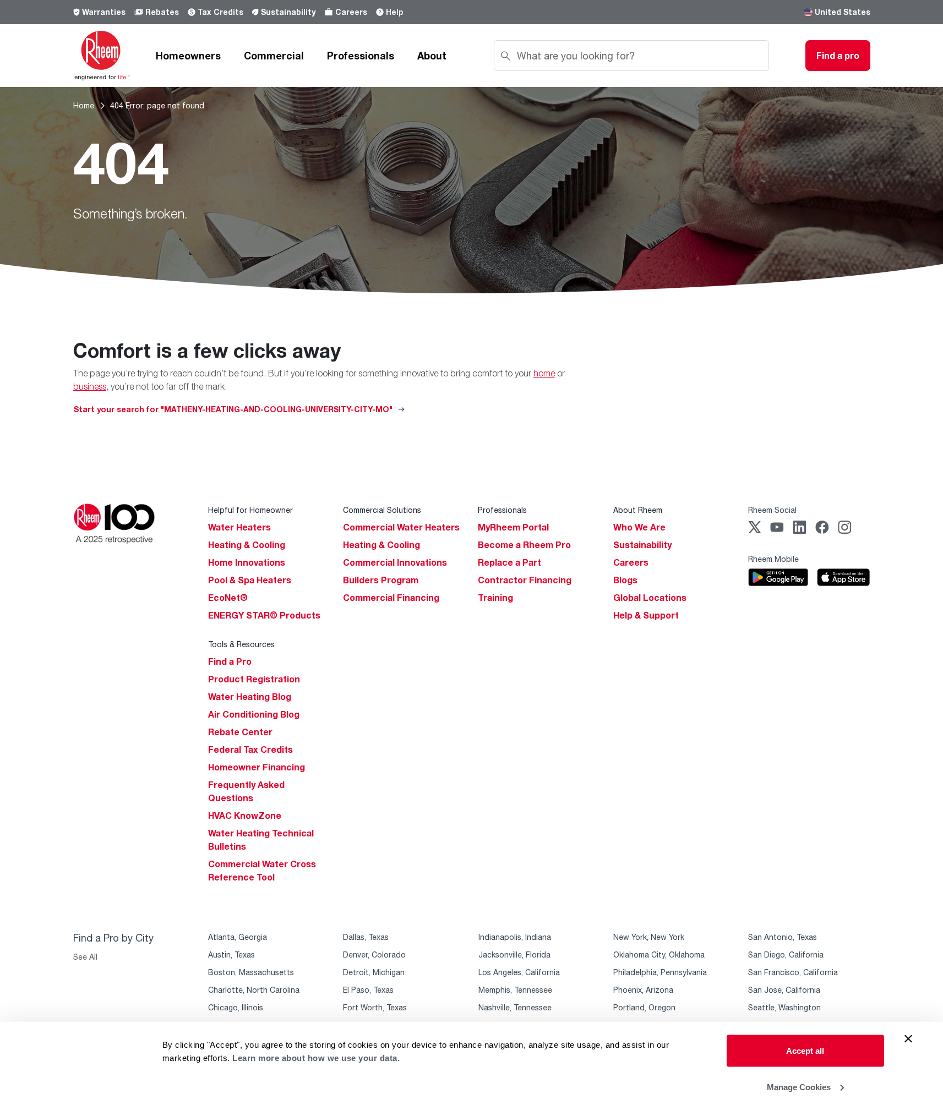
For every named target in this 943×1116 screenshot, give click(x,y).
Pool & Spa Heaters (249, 580)
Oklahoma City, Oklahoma (659, 954)
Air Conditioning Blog (253, 714)
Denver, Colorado (374, 954)
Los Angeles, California (519, 972)
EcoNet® (228, 597)
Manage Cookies (799, 1086)
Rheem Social (772, 510)
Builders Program (380, 580)
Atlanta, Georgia (237, 937)
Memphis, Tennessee (515, 989)
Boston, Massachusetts (251, 972)
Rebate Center (240, 731)
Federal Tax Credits (250, 749)
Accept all (805, 1050)
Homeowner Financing (256, 767)
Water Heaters (239, 527)
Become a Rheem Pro (524, 544)
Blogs (625, 580)
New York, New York (648, 937)
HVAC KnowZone (244, 815)
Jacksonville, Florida (514, 954)
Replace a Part (509, 562)
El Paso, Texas (368, 989)
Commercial (274, 56)
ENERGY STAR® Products (264, 615)
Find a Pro (230, 661)
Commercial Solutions (382, 510)
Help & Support (646, 615)
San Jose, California (784, 989)
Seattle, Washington (784, 1007)
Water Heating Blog (249, 696)
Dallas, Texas (366, 937)
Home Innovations (246, 562)
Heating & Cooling (246, 544)
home (544, 373)
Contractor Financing (524, 580)
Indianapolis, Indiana (514, 937)
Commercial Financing (391, 597)
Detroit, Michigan (374, 972)
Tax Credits (220, 12)
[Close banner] (908, 1039)
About (431, 56)
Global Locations (649, 597)
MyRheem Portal (513, 527)
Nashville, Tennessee (515, 1007)
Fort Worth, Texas (375, 1007)
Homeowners (188, 56)
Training (495, 597)
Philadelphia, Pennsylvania (660, 972)
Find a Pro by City (113, 938)
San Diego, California (786, 954)
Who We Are (639, 527)
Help (395, 12)
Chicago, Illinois (235, 1007)
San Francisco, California (793, 972)
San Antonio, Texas (782, 937)
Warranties (104, 12)
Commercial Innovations (395, 562)
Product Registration (254, 679)
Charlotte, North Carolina (253, 989)
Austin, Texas (231, 954)
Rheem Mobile (773, 559)
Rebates (162, 12)
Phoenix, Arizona (643, 989)
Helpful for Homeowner (250, 510)
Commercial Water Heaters (401, 527)
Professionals (360, 56)
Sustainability (288, 12)
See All (85, 956)
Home (83, 105)
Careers (351, 12)
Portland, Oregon (644, 1007)
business (89, 386)
